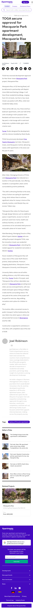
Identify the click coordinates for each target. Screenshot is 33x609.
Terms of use (10, 600)
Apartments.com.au (21, 351)
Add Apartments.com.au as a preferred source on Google (15, 542)
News (5, 15)
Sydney (20, 236)
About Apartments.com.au (12, 596)
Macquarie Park (21, 78)
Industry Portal (20, 600)
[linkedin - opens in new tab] (15, 588)
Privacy (24, 596)
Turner (4, 131)
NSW (10, 15)
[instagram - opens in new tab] (20, 588)
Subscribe (16, 561)
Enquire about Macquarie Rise (17, 605)
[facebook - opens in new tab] (11, 588)
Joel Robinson (18, 341)
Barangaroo (24, 318)
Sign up (25, 2)
